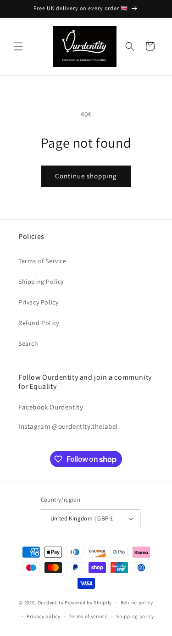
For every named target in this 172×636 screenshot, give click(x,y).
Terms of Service (42, 261)
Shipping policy (135, 616)
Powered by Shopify (88, 602)
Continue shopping (86, 175)
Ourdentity (51, 602)
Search (28, 343)
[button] (18, 46)
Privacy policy (44, 616)
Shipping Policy (41, 281)
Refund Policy (38, 323)
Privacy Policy (38, 302)
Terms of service (88, 616)
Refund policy (137, 602)
